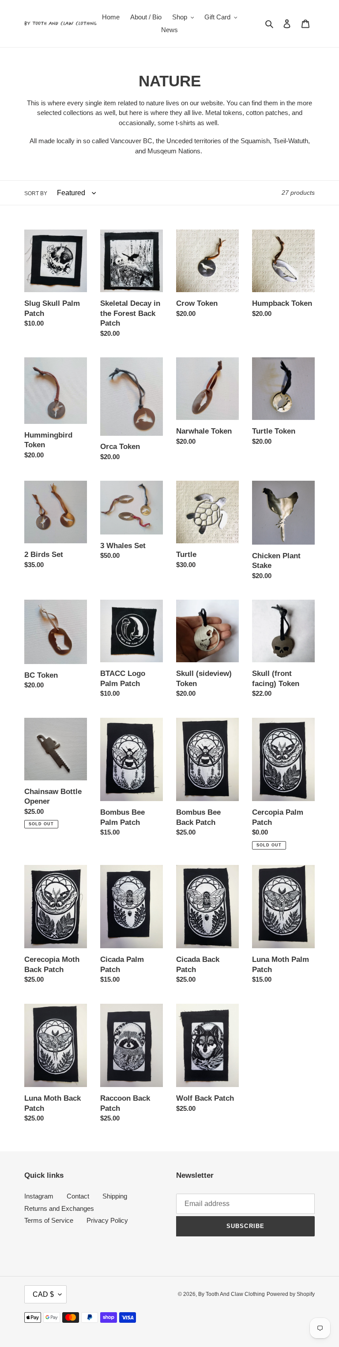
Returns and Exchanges (59, 1208)
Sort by (35, 193)
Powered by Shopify (291, 1294)
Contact (78, 1196)
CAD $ (43, 1294)
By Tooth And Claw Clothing (231, 1294)
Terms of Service (48, 1220)
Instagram (38, 1196)
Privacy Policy (107, 1220)
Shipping (114, 1196)
